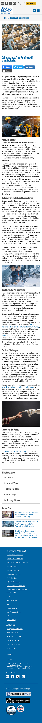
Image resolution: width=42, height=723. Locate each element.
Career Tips (10, 494)
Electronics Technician (15, 559)
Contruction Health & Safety (17, 590)
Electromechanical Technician (17, 563)
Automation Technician (15, 555)
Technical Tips (11, 488)
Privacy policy (11, 648)
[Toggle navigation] (37, 10)
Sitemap (9, 654)
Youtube (2, 3)
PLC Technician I (12, 566)
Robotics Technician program (17, 451)
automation (6, 335)
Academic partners (13, 640)
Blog (8, 596)
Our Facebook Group (14, 612)
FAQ (8, 604)
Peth (8, 616)
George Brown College (15, 629)
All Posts (8, 477)
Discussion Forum (13, 600)
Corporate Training (13, 644)
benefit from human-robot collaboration (18, 387)
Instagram (14, 3)
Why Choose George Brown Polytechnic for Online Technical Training (26, 514)
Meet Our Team (12, 633)
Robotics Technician (14, 574)
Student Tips (11, 483)
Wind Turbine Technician (16, 586)
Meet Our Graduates (14, 636)
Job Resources (12, 608)
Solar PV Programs (13, 582)
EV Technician (12, 578)
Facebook (6, 3)
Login (30, 3)
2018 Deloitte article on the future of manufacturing (20, 325)
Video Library (11, 620)
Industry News (12, 500)
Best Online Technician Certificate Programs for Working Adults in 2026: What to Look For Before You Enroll (27, 534)
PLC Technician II (13, 570)
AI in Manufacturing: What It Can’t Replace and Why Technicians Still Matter (26, 524)
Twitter (10, 3)
